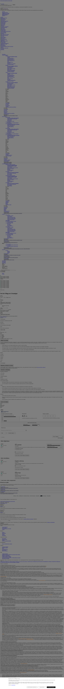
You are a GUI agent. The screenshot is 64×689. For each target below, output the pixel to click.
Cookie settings (42, 687)
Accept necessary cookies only (31, 687)
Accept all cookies (51, 687)
